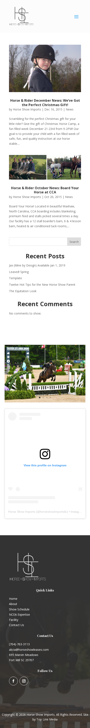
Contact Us (16, 625)
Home (13, 599)
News (69, 109)
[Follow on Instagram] (23, 681)
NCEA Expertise (19, 614)
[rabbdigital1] (45, 401)
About (13, 604)
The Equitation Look (22, 291)
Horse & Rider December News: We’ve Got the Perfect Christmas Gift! (45, 102)
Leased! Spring (19, 272)
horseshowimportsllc (53, 511)
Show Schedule (19, 609)
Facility (13, 620)
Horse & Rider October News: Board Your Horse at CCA (45, 190)
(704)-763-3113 (19, 644)
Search (74, 242)
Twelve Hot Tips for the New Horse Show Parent (42, 285)
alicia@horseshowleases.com (29, 650)
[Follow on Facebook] (13, 681)
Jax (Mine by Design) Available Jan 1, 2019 (37, 265)
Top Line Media (47, 719)
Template (15, 278)
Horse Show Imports (27, 109)
